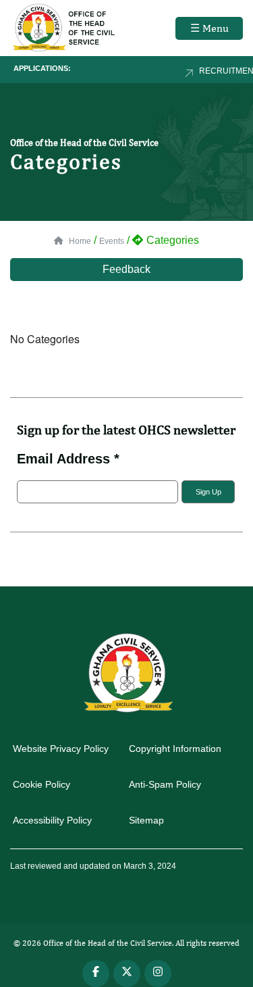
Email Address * (68, 458)
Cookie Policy (41, 784)
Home (79, 241)
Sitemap (146, 820)
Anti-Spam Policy (165, 784)
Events (111, 241)
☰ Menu (209, 28)
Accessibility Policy (52, 820)
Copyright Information (175, 748)
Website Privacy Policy (61, 748)
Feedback (126, 269)
